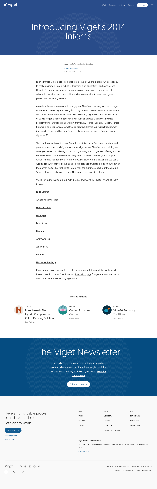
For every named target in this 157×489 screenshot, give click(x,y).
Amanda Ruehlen (99, 159)
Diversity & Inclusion (112, 430)
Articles (122, 5)
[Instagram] (30, 466)
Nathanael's (78, 172)
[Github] (20, 466)
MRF (150, 470)
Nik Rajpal (41, 215)
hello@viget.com (11, 436)
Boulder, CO (135, 466)
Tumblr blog (42, 172)
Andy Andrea (43, 238)
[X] (16, 466)
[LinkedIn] (34, 466)
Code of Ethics (110, 425)
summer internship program (76, 90)
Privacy (144, 470)
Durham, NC (126, 466)
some (113, 131)
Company (108, 416)
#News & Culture (71, 68)
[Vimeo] (39, 466)
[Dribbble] (25, 466)
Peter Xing (41, 223)
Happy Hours (68, 94)
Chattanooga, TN (146, 466)
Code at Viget (134, 425)
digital (39, 135)
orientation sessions (46, 94)
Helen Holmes (43, 207)
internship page (83, 274)
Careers (131, 5)
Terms (138, 470)
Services (112, 5)
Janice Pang (42, 246)
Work (104, 5)
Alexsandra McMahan (47, 199)
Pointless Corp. (135, 416)
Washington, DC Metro (114, 466)
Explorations (134, 420)
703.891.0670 (9, 439)
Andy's (63, 172)
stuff (45, 135)
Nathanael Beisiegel (46, 262)
